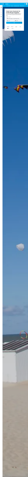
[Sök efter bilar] (1, 9)
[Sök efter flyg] (1, 6)
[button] (1, 4)
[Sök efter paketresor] (1, 10)
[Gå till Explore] (1, 12)
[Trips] (1, 14)
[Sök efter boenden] (1, 7)
